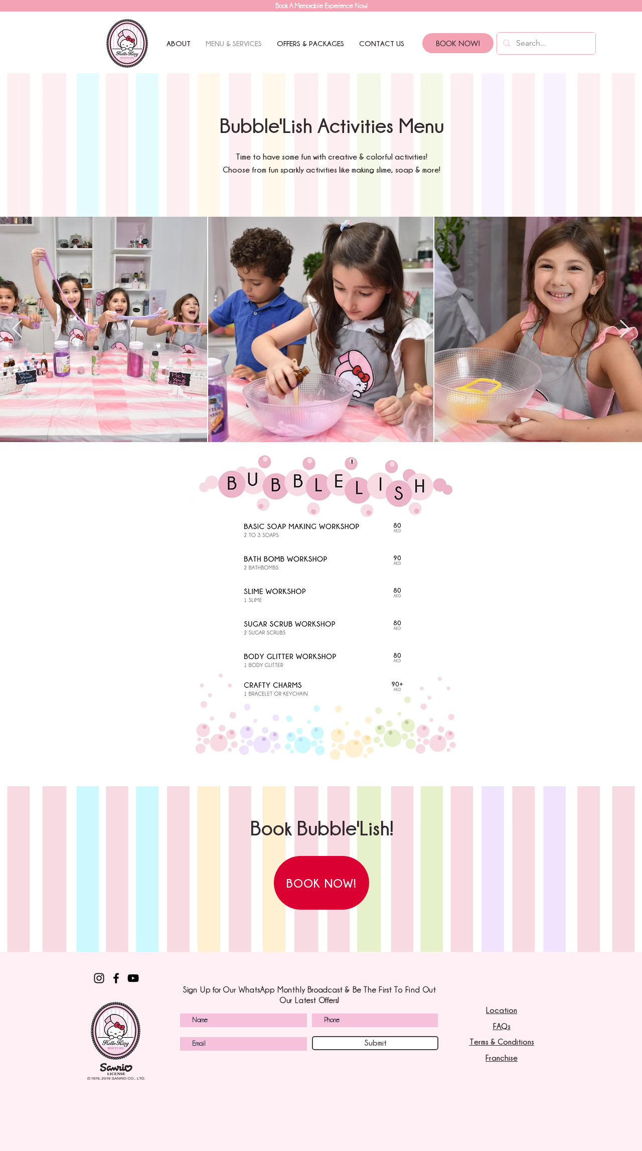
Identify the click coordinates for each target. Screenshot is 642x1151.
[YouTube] (133, 978)
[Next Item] (624, 329)
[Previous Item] (17, 329)
